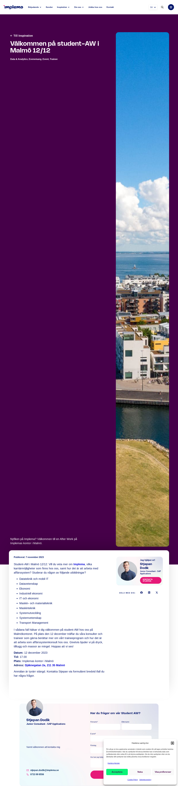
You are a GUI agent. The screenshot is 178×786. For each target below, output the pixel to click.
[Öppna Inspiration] (69, 7)
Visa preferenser (163, 772)
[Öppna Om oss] (83, 7)
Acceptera (117, 772)
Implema (79, 564)
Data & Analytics (19, 59)
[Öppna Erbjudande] (40, 7)
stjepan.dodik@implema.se (44, 770)
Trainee (54, 59)
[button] (172, 743)
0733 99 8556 (37, 774)
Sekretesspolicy (145, 780)
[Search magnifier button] (162, 7)
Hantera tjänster (114, 763)
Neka (140, 772)
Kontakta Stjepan (148, 580)
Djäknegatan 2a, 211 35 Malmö (45, 665)
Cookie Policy (133, 780)
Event (46, 59)
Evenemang (35, 59)
